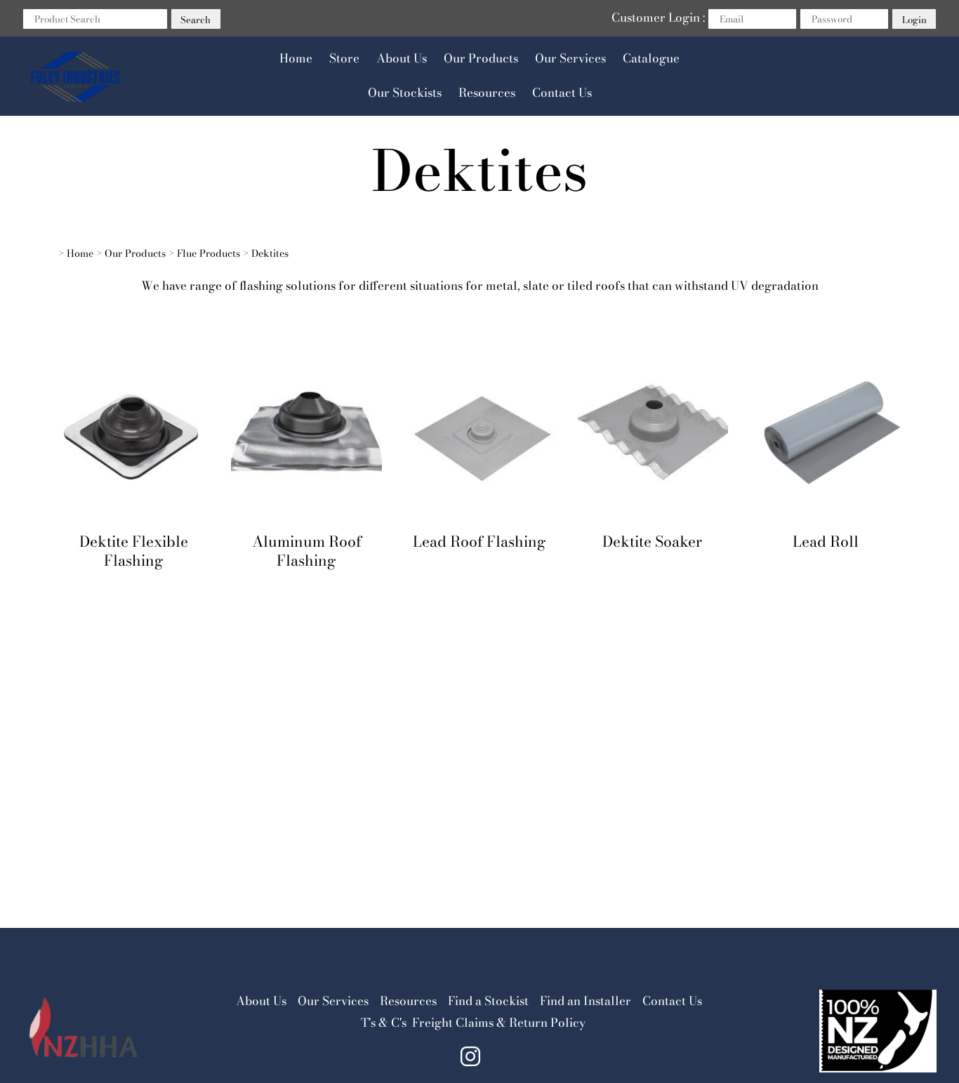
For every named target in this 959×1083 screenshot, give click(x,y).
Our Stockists (405, 93)
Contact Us (562, 93)
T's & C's (383, 1023)
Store (344, 58)
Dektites (270, 253)
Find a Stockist (488, 1001)
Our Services (570, 58)
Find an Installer (585, 1001)
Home (295, 58)
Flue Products (208, 253)
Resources (486, 93)
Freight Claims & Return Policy (499, 1023)
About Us (401, 58)
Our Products (481, 58)
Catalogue (651, 58)
